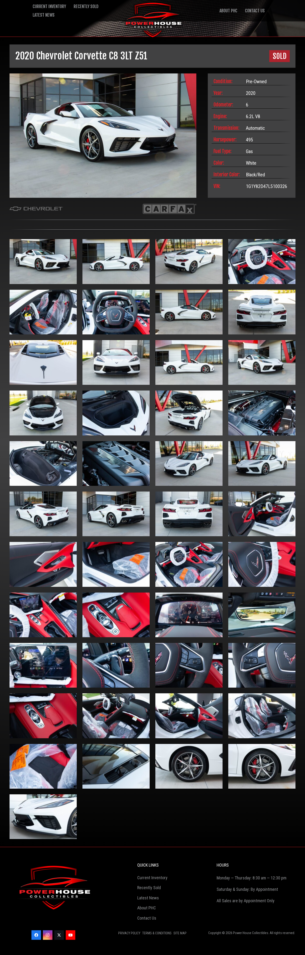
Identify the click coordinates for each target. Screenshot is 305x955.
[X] (59, 935)
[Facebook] (36, 935)
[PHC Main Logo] (152, 21)
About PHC (228, 10)
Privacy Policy (129, 933)
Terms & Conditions (157, 933)
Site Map (180, 933)
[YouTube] (70, 935)
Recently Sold (86, 6)
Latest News (44, 15)
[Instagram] (47, 935)
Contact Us (255, 10)
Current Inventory (49, 6)
